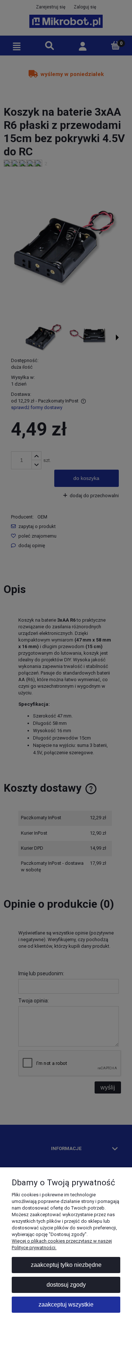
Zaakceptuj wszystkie (66, 1304)
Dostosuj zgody (66, 1285)
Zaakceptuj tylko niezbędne (66, 1265)
